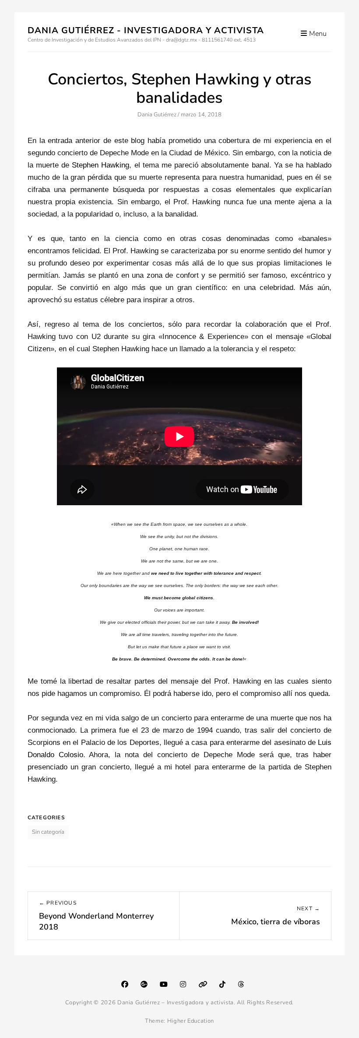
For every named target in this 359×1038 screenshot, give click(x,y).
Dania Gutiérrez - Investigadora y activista (146, 30)
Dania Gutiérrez (156, 115)
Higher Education (190, 1021)
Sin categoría (48, 832)
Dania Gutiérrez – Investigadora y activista (175, 1003)
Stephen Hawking (100, 165)
